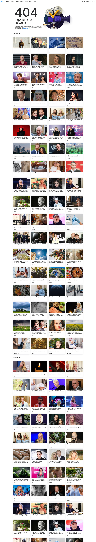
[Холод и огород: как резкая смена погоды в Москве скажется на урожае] (74, 328)
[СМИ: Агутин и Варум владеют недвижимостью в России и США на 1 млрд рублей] (21, 475)
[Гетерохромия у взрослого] (57, 328)
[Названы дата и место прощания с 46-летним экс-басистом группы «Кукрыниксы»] (57, 45)
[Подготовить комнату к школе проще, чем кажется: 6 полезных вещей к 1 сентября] (39, 381)
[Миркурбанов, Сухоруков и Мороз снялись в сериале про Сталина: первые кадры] (39, 328)
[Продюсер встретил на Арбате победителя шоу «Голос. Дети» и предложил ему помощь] (39, 475)
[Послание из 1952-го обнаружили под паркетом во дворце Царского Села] (74, 45)
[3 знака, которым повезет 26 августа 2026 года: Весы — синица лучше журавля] (74, 204)
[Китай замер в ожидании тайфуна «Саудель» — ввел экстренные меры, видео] (39, 310)
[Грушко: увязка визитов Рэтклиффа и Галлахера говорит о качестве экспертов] (74, 364)
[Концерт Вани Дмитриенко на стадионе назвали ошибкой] (39, 45)
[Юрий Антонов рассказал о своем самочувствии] (57, 475)
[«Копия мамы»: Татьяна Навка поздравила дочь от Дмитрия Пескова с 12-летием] (74, 62)
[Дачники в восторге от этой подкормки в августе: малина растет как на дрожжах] (39, 417)
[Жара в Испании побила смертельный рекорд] (57, 346)
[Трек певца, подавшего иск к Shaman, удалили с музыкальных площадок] (57, 457)
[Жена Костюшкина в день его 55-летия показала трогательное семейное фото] (74, 133)
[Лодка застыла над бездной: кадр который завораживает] (74, 151)
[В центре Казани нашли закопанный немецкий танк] (21, 169)
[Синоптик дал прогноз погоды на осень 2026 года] (74, 116)
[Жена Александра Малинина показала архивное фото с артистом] (57, 528)
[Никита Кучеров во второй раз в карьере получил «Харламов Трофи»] (74, 417)
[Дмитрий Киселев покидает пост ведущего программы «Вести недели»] (74, 457)
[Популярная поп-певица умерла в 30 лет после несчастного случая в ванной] (39, 440)
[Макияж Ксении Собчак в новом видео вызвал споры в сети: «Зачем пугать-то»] (74, 169)
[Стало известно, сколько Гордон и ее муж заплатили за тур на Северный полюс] (74, 493)
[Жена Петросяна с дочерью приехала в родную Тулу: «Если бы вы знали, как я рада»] (21, 45)
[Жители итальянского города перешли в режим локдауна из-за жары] (39, 257)
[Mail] (1, 1)
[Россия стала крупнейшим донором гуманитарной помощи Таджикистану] (57, 399)
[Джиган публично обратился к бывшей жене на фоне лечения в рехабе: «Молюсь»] (74, 511)
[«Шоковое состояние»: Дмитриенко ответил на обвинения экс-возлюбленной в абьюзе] (39, 528)
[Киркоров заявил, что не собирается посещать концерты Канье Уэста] (57, 204)
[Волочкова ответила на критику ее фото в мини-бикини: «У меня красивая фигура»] (21, 62)
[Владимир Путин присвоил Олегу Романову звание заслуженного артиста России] (74, 186)
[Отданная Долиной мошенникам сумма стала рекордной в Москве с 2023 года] (74, 310)
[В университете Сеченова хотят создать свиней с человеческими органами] (21, 528)
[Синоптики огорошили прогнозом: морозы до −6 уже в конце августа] (21, 222)
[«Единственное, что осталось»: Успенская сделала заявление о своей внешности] (21, 440)
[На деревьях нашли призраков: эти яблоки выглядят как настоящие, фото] (21, 257)
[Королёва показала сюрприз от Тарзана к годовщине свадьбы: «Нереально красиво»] (57, 493)
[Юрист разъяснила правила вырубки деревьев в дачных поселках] (39, 222)
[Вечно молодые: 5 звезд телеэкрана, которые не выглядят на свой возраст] (39, 493)
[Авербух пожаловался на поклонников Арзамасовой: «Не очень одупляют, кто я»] (39, 116)
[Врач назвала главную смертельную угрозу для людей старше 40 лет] (57, 310)
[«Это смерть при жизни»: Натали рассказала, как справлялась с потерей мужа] (39, 98)
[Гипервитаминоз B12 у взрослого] (39, 240)
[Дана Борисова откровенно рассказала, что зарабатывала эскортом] (57, 240)
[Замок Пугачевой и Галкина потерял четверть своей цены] (39, 204)
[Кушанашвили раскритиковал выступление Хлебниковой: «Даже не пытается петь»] (74, 98)
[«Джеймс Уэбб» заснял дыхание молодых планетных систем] (21, 381)
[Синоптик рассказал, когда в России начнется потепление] (74, 293)
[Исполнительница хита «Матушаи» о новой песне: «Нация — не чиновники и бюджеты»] (57, 80)
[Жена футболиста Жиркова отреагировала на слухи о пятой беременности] (57, 169)
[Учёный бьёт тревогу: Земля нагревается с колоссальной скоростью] (57, 293)
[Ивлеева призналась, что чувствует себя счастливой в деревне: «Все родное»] (74, 528)
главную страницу (26, 28)
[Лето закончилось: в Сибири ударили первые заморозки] (39, 275)
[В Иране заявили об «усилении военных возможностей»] (57, 381)
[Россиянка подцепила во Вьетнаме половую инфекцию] (21, 457)
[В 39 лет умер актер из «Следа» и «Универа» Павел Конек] (21, 98)
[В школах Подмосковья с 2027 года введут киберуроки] (39, 293)
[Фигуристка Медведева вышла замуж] (39, 80)
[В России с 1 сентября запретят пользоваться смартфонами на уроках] (21, 275)
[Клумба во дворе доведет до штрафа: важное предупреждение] (21, 204)
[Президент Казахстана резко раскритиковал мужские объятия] (74, 80)
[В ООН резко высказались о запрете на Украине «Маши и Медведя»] (21, 364)
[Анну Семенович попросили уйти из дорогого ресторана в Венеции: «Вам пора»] (57, 440)
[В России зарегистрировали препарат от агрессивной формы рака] (74, 222)
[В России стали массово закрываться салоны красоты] (39, 457)
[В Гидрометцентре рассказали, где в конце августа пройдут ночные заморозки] (21, 293)
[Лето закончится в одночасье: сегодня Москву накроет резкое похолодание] (21, 151)
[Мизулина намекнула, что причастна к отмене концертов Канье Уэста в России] (39, 511)
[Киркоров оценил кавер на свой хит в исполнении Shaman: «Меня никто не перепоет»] (21, 186)
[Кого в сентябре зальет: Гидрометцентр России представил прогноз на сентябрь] (21, 328)
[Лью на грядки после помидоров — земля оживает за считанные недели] (21, 399)
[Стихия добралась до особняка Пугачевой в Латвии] (74, 475)
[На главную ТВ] (3, 1)
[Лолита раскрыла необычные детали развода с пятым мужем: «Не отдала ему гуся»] (21, 133)
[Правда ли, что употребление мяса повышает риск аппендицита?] (74, 275)
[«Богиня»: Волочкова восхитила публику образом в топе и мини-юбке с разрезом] (39, 186)
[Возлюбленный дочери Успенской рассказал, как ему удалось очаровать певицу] (21, 511)
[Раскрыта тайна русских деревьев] (57, 364)
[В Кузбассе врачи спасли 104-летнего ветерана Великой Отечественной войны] (74, 346)
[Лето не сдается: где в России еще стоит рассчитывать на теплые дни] (21, 310)
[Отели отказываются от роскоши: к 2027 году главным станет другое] (57, 275)
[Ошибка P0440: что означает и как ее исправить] (21, 417)
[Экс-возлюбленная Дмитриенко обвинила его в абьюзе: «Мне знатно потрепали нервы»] (21, 80)
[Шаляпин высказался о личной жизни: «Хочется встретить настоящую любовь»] (57, 98)
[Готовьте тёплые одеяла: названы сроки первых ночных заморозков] (57, 511)
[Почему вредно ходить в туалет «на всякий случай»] (74, 257)
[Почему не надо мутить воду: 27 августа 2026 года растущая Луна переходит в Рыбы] (39, 399)
